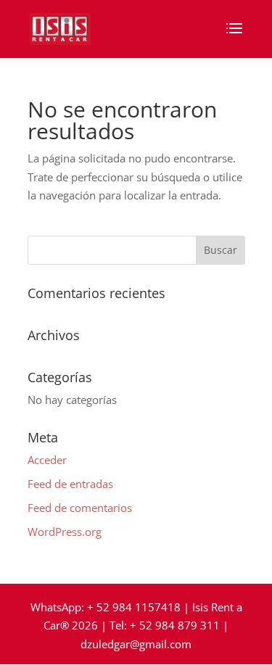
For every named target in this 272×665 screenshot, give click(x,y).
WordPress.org (65, 531)
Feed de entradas (70, 483)
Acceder (47, 460)
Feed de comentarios (80, 507)
